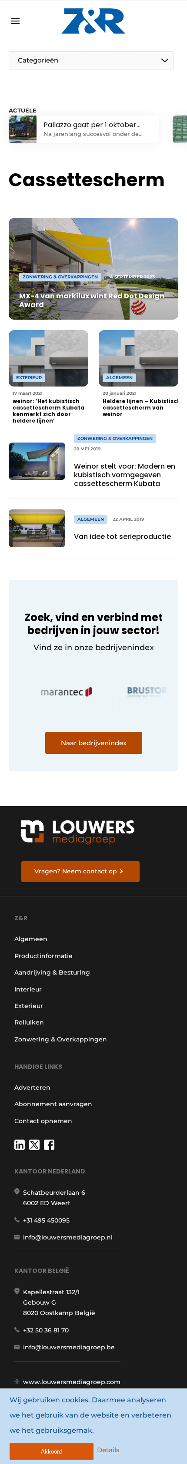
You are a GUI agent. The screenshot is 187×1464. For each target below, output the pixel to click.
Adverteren (32, 1087)
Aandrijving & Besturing (52, 972)
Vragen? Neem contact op (75, 871)
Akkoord (51, 1451)
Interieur (28, 989)
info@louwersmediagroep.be (69, 1347)
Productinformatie (43, 956)
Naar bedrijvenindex (94, 743)
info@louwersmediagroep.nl (68, 1237)
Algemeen (30, 939)
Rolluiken (29, 1022)
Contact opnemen (43, 1121)
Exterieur (28, 1006)
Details (108, 1450)
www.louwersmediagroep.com (71, 1382)
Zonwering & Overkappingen (60, 1039)
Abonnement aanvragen (53, 1104)
